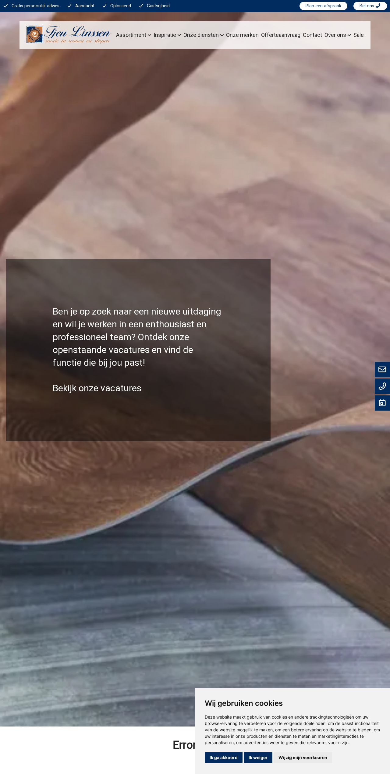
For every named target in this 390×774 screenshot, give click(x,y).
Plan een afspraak (323, 6)
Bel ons (367, 6)
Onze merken (242, 35)
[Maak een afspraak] (382, 403)
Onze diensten (201, 35)
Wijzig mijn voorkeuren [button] (302, 757)
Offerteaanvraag (280, 35)
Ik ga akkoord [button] (224, 757)
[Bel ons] (382, 386)
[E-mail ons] (382, 370)
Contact (312, 35)
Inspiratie (165, 35)
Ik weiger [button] (258, 757)
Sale (358, 35)
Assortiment (131, 35)
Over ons (335, 35)
